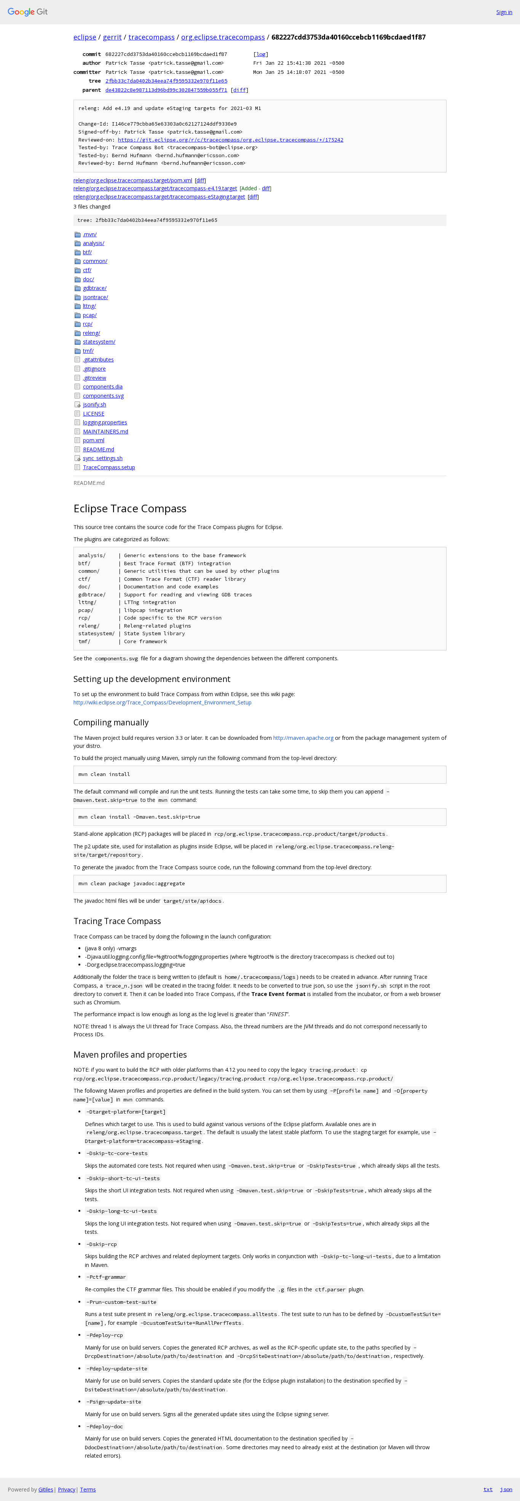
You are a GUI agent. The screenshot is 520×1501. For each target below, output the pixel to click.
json (506, 1489)
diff (239, 89)
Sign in (504, 12)
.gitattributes (98, 359)
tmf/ (88, 350)
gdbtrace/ (95, 288)
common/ (95, 261)
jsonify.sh (94, 404)
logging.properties (105, 422)
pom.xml (93, 440)
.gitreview (94, 377)
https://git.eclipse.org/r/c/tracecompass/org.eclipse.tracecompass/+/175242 (230, 140)
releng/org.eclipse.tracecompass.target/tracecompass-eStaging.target (159, 196)
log (260, 54)
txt (488, 1489)
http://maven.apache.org (303, 737)
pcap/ (90, 315)
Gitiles (45, 1489)
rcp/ (88, 323)
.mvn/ (90, 234)
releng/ (91, 332)
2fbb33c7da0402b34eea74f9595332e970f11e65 (166, 80)
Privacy (66, 1489)
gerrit (112, 36)
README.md (98, 449)
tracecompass (151, 36)
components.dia (103, 386)
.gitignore (94, 368)
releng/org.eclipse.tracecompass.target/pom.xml (132, 180)
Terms (88, 1489)
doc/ (88, 279)
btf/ (87, 252)
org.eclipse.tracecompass (223, 36)
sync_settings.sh (103, 458)
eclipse (84, 36)
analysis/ (93, 243)
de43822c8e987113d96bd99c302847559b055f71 (166, 89)
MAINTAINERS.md (105, 431)
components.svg (103, 395)
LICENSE (93, 413)
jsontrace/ (95, 297)
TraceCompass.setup (109, 467)
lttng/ (89, 305)
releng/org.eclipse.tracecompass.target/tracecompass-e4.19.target (155, 188)
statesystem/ (99, 341)
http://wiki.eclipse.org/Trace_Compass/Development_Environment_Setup (162, 702)
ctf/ (87, 270)
